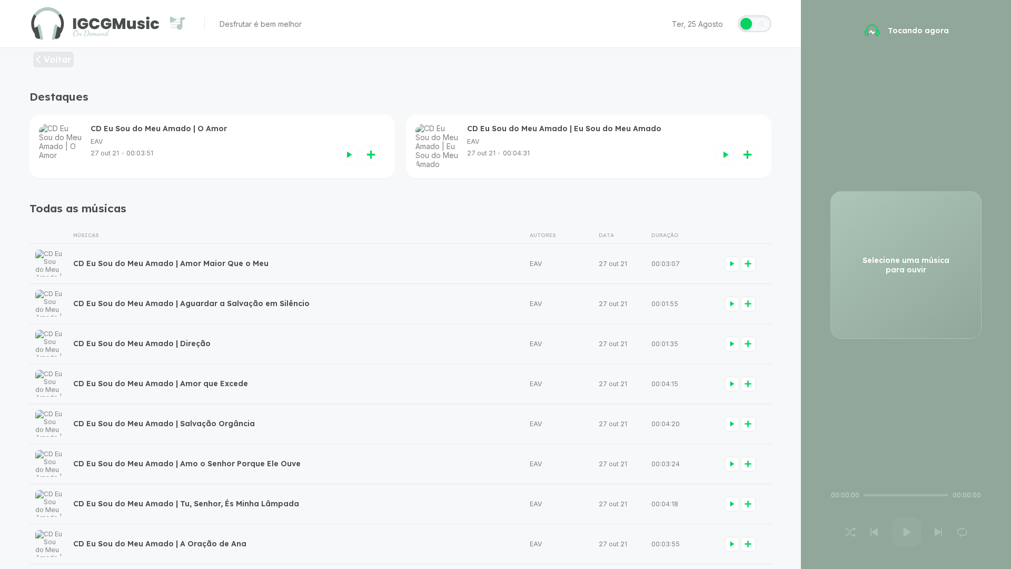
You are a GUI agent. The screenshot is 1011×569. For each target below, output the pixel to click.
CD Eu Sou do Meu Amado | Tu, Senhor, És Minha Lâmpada (186, 503)
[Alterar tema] (754, 23)
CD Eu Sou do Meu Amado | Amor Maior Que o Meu (171, 263)
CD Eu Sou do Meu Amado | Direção (142, 343)
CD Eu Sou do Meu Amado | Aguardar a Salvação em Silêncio (191, 303)
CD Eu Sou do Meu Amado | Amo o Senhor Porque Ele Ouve (187, 463)
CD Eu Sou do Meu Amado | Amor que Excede (160, 383)
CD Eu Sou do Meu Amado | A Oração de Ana (159, 543)
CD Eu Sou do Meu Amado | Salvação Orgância (164, 423)
